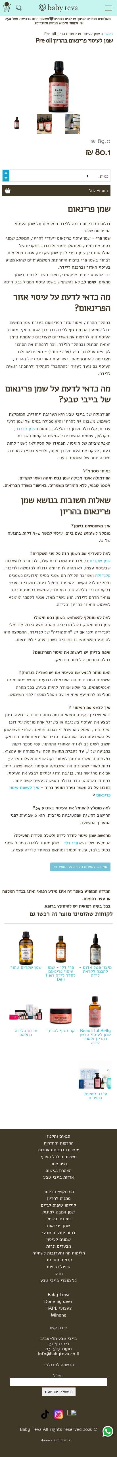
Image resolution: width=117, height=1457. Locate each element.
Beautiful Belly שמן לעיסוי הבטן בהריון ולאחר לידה (95, 1036)
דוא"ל (58, 1375)
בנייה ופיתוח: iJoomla (56, 1440)
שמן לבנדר (25, 429)
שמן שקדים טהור (25, 966)
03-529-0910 (58, 1349)
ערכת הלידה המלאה (26, 1032)
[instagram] (58, 1414)
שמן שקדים (100, 561)
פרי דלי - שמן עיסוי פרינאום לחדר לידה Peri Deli (61, 972)
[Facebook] (71, 1414)
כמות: (103, 176)
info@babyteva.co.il (58, 1354)
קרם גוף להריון (60, 1030)
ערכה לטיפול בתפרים (95, 1095)
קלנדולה (102, 575)
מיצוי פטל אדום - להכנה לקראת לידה (95, 970)
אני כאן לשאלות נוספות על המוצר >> (80, 866)
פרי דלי (71, 843)
